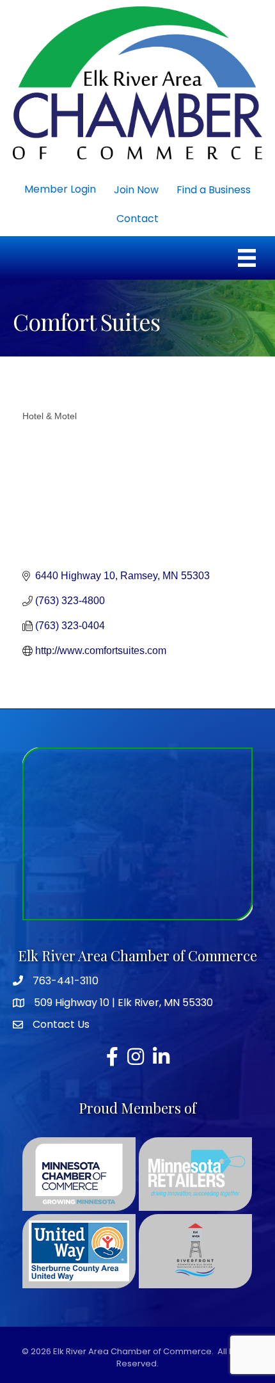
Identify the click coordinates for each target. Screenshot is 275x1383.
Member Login (60, 189)
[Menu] (247, 258)
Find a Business (214, 189)
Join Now (136, 189)
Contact (137, 218)
